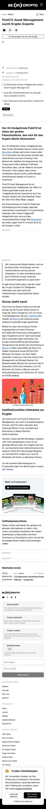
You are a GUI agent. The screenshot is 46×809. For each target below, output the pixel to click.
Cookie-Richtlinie (24, 788)
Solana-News (7, 757)
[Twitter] (10, 30)
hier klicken (7, 469)
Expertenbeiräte (8, 720)
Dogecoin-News (8, 753)
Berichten (7, 152)
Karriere (5, 698)
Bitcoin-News (7, 738)
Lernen (5, 712)
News (4, 14)
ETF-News (6, 764)
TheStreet (33, 316)
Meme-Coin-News (9, 761)
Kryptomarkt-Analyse (11, 742)
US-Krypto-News (9, 749)
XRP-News (6, 734)
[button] (23, 607)
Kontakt (5, 690)
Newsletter (6, 723)
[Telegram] (16, 30)
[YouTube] (4, 30)
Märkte (10, 14)
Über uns (5, 694)
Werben (5, 686)
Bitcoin (16, 319)
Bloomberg (36, 219)
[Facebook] (15, 597)
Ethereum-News (9, 745)
